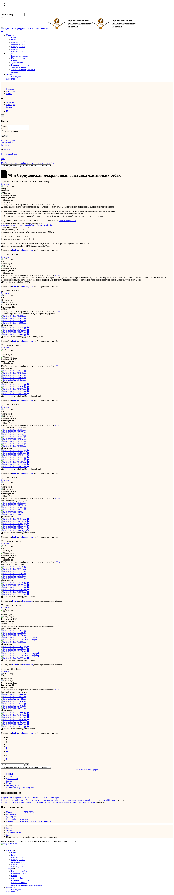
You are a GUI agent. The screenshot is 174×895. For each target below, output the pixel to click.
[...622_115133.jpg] (13, 569)
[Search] (2, 17)
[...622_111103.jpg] (13, 514)
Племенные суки (18, 58)
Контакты (10, 79)
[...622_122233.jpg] (13, 642)
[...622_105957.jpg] (13, 432)
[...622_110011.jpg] (13, 434)
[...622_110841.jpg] (13, 507)
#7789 (57, 275)
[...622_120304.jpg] (13, 574)
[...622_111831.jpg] (13, 505)
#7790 (57, 311)
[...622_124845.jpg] (13, 706)
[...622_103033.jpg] (13, 321)
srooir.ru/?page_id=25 (67, 221)
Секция (9, 53)
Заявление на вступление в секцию (26, 885)
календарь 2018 (18, 44)
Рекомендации (12, 785)
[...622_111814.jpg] (13, 512)
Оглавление (11, 89)
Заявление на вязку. (19, 67)
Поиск (9, 94)
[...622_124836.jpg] (13, 701)
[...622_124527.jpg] (13, 703)
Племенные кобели (19, 56)
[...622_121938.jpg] (13, 635)
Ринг (13, 40)
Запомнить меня (11, 131)
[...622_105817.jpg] (13, 375)
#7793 (57, 498)
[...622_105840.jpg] (13, 373)
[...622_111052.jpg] (13, 510)
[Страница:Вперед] (6, 749)
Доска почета (12, 778)
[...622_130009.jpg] (13, 323)
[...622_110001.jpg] (13, 430)
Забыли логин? (7, 143)
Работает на (80, 770)
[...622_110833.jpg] (13, 503)
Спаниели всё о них (15, 832)
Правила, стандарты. (20, 65)
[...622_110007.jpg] (13, 437)
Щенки (14, 60)
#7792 (57, 425)
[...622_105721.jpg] (13, 371)
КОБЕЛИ (10, 774)
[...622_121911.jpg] (13, 630)
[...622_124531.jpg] (13, 708)
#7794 (57, 562)
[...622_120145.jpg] (13, 567)
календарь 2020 (18, 49)
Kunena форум (92, 770)
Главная (9, 828)
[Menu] (2, 31)
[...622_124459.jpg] (13, 699)
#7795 (57, 626)
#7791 (57, 366)
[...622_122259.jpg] (13, 633)
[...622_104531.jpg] (13, 380)
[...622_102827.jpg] (13, 318)
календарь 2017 (18, 42)
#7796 (57, 690)
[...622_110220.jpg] (13, 444)
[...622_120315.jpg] (13, 576)
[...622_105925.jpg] (13, 377)
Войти (4, 136)
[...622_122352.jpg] (13, 571)
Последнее (16, 76)
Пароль (4, 128)
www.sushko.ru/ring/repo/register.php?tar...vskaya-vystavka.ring (27, 225)
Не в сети (5, 184)
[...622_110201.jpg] (13, 441)
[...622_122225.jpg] (13, 578)
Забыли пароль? (8, 140)
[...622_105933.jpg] (13, 446)
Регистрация (6, 145)
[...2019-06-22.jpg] (19, 637)
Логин (4, 126)
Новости (10, 35)
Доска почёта (17, 63)
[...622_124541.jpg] (13, 697)
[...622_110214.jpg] (13, 439)
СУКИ (9, 776)
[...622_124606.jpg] (13, 694)
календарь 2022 (18, 51)
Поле (13, 37)
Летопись (10, 783)
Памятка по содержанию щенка (20, 788)
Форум (9, 74)
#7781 (57, 204)
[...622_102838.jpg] (13, 316)
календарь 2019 (18, 47)
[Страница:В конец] (7, 751)
